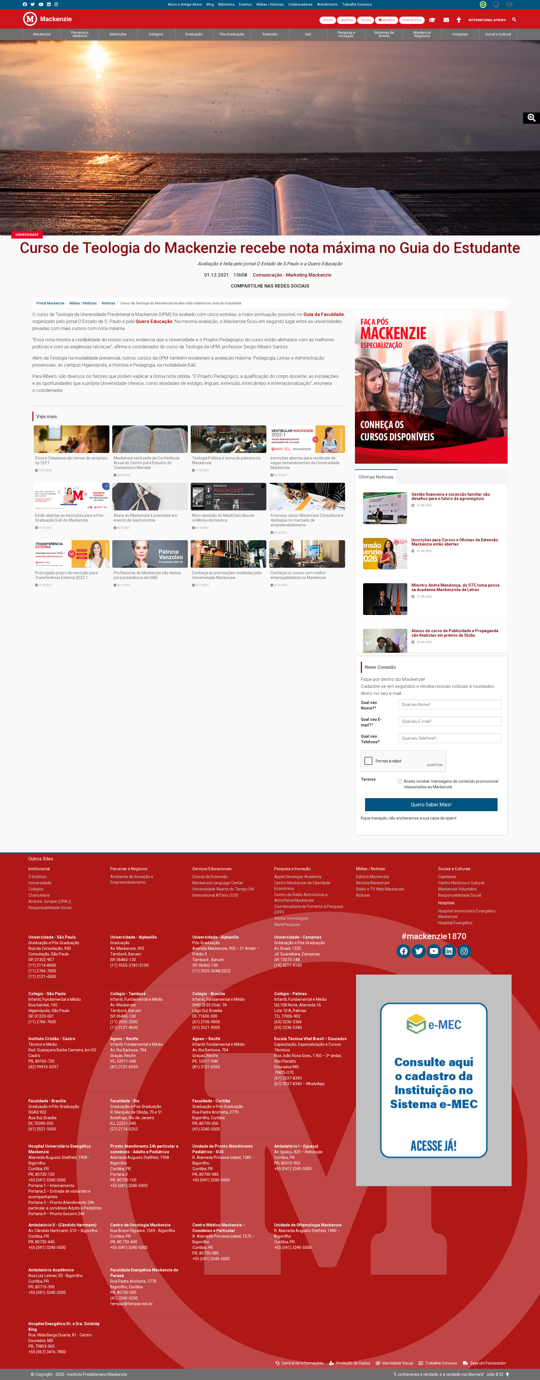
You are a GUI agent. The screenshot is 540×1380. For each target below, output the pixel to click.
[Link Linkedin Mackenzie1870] (49, 4)
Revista (366, 20)
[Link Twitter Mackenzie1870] (32, 4)
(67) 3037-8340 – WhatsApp (299, 1083)
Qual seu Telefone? (370, 739)
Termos (368, 779)
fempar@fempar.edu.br (131, 1304)
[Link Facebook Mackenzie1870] (24, 4)
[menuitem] (184, 4)
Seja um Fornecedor (488, 1363)
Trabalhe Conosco (441, 1363)
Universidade (27, 235)
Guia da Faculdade (323, 314)
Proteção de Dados (353, 1363)
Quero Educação (154, 321)
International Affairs (487, 20)
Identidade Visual (397, 1363)
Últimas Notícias (376, 477)
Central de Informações (302, 1363)
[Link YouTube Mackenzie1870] (41, 4)
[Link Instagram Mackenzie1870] (56, 4)
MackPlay (346, 20)
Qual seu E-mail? (371, 722)
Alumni (328, 20)
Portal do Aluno (411, 20)
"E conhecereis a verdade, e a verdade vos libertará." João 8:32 (449, 1374)
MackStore (388, 20)
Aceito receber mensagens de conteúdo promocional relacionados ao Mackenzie (451, 784)
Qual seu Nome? (369, 705)
